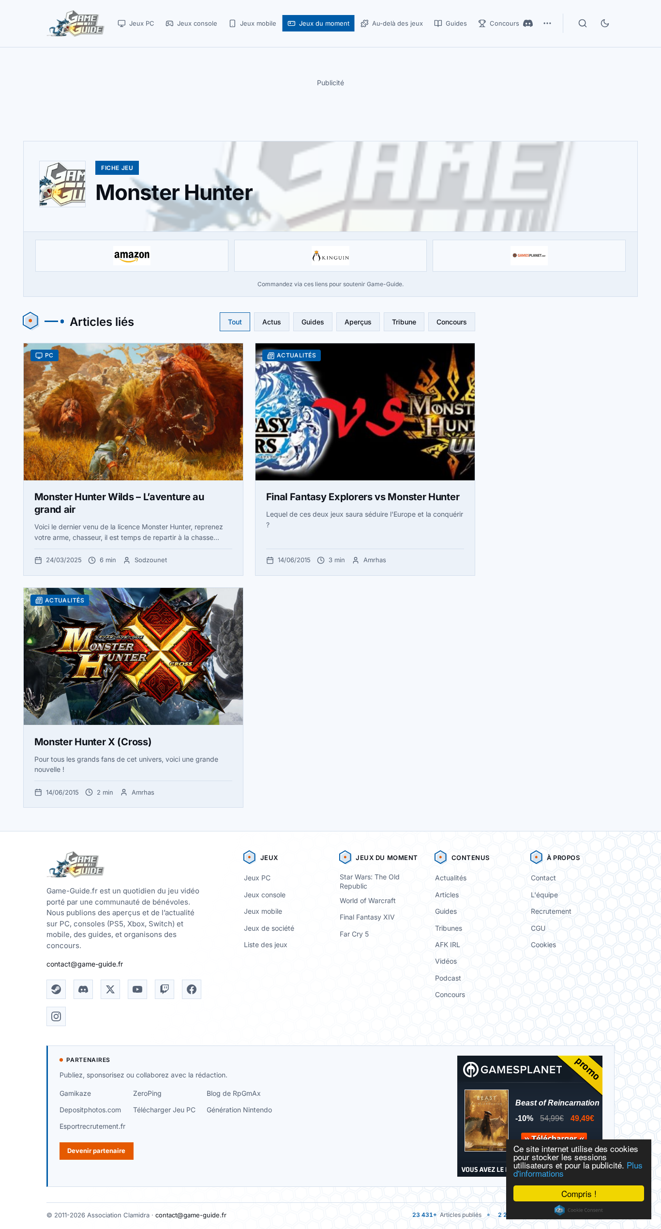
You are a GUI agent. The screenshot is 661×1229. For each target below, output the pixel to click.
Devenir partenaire (96, 1150)
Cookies (543, 944)
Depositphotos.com (90, 1110)
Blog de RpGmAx (234, 1093)
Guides (312, 322)
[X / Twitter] (110, 989)
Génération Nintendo (239, 1110)
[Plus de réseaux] (547, 23)
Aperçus (358, 322)
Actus (271, 322)
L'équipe (544, 895)
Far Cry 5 (354, 934)
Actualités (450, 878)
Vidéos (446, 961)
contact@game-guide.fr (84, 964)
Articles (447, 895)
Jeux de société (269, 928)
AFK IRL (447, 944)
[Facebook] (191, 989)
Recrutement (551, 911)
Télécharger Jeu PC (164, 1110)
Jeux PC (257, 878)
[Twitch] (164, 989)
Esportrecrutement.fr (92, 1126)
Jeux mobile (263, 911)
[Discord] (528, 23)
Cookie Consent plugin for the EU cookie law (579, 1210)
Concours (451, 322)
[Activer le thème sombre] (605, 23)
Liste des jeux (265, 944)
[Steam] (56, 989)
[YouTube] (137, 989)
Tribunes (448, 928)
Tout (235, 322)
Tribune (404, 322)
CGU (538, 928)
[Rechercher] (582, 23)
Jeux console (264, 895)
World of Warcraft (368, 900)
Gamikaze (75, 1093)
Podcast (448, 978)
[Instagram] (56, 1016)
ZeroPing (147, 1093)
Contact (543, 878)
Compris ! (579, 1193)
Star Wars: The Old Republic (370, 881)
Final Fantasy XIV (367, 917)
